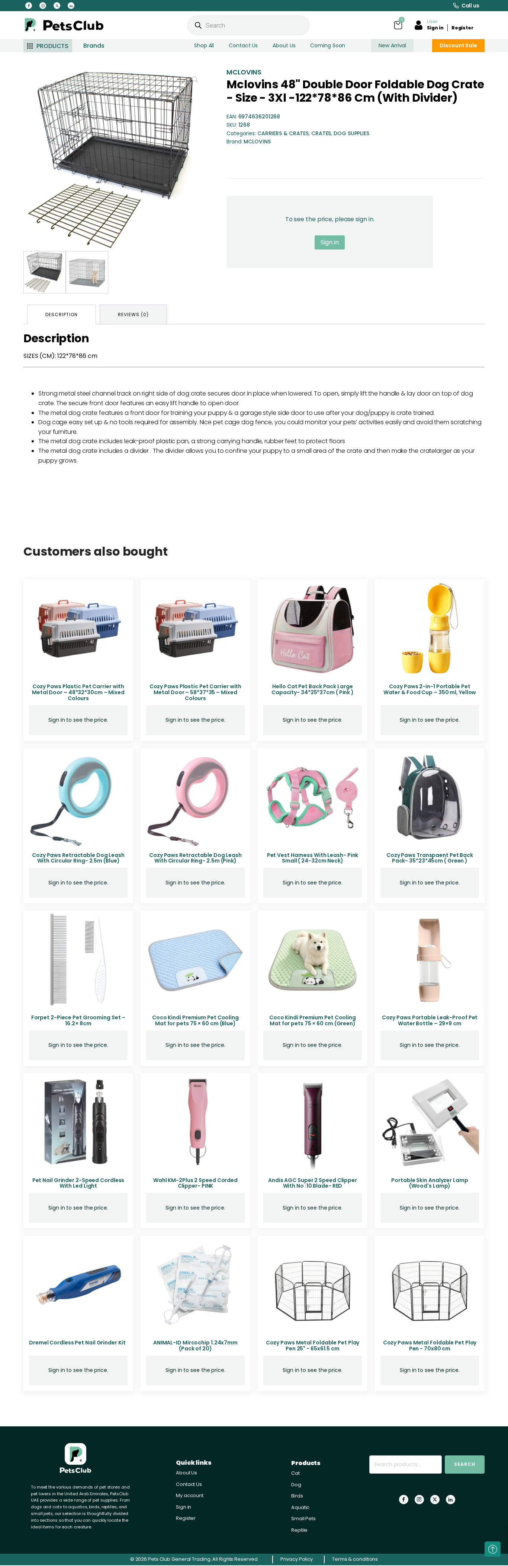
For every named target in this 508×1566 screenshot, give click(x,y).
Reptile (299, 1530)
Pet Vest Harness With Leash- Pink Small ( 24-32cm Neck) (313, 858)
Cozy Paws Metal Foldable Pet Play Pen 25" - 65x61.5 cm (313, 1345)
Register (462, 28)
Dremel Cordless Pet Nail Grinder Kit (77, 1342)
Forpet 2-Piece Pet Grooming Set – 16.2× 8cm (78, 1020)
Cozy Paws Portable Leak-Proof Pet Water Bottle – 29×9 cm (430, 1020)
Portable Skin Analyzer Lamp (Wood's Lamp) (429, 1183)
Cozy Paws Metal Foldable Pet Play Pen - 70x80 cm (430, 1345)
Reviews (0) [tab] (133, 314)
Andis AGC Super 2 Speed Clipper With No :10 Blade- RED (312, 1183)
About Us (284, 45)
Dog (296, 1484)
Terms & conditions (355, 1559)
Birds (297, 1496)
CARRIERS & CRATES (283, 133)
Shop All (204, 45)
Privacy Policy (296, 1559)
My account (189, 1495)
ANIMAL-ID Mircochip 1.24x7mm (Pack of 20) (195, 1345)
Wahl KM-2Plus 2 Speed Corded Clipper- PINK (195, 1183)
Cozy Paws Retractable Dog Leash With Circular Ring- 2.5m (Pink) (195, 858)
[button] (195, 79)
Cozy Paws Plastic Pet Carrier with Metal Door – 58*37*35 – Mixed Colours (195, 692)
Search (464, 1464)
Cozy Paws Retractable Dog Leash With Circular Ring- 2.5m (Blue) (78, 858)
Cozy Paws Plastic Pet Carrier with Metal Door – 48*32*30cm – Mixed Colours (78, 692)
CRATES (321, 133)
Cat (295, 1473)
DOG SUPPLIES (351, 133)
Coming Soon (327, 45)
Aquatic (300, 1507)
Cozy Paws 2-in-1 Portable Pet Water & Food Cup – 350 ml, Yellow (429, 689)
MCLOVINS (243, 72)
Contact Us (243, 45)
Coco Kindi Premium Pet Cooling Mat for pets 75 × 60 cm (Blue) (195, 1020)
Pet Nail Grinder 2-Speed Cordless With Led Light (78, 1183)
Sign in (435, 28)
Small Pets (303, 1518)
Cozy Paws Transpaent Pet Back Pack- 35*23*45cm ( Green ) (429, 858)
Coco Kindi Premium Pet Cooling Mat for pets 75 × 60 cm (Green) (312, 1020)
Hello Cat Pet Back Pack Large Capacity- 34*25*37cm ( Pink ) (312, 689)
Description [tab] (61, 314)
